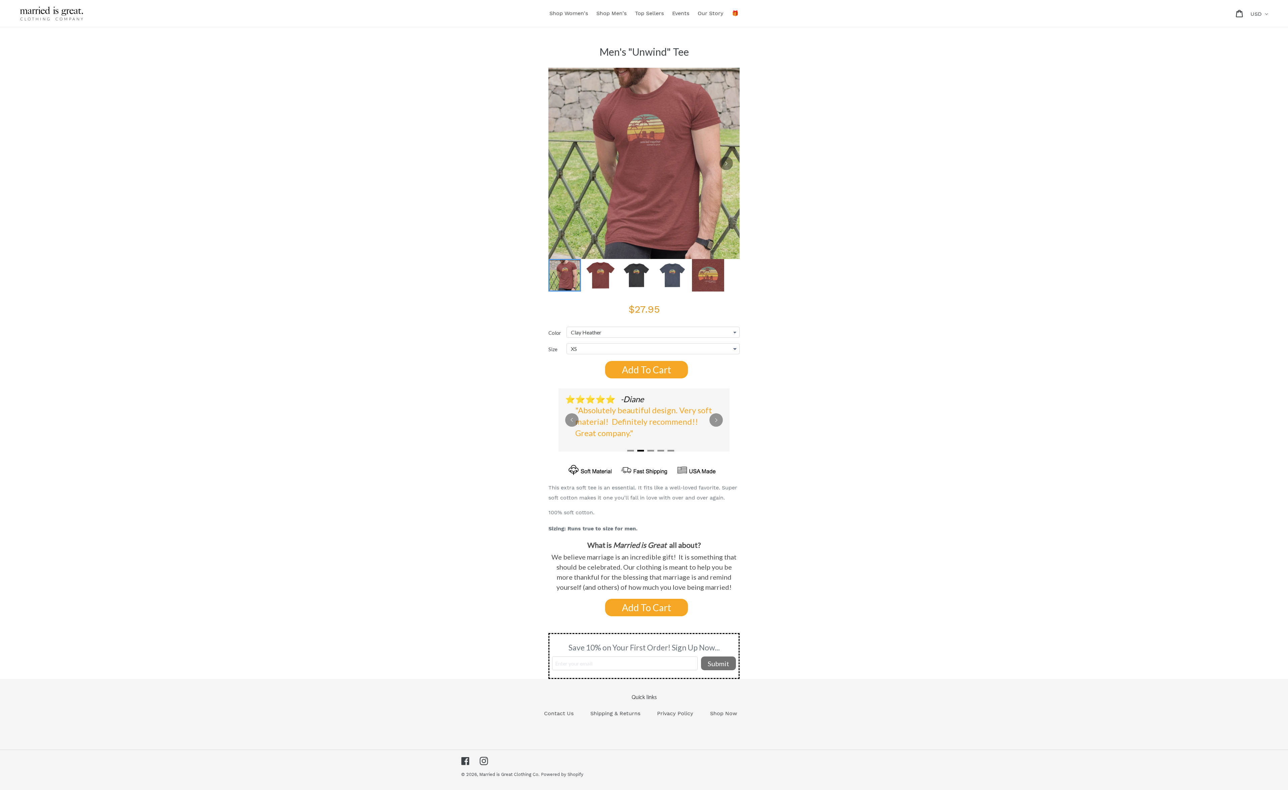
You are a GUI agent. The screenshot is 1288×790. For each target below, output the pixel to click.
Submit (718, 664)
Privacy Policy (675, 713)
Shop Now (723, 713)
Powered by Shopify (562, 774)
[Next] (726, 163)
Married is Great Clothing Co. (509, 774)
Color (554, 333)
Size (552, 349)
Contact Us (559, 713)
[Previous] (572, 420)
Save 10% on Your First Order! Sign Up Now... (644, 647)
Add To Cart (646, 369)
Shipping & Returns (615, 713)
